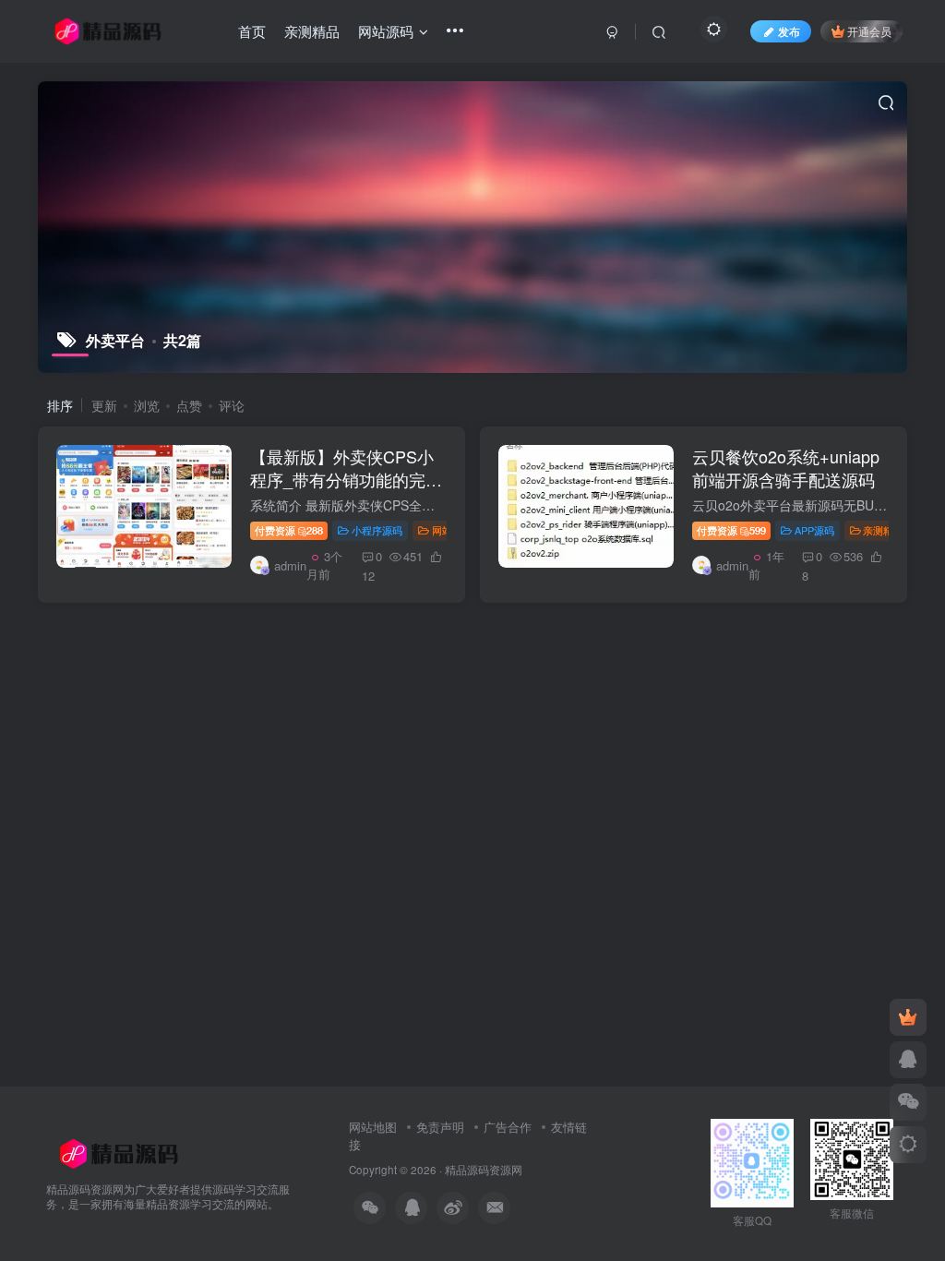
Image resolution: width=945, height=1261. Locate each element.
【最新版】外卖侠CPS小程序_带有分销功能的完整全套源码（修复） (346, 479)
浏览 (147, 405)
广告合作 (508, 1126)
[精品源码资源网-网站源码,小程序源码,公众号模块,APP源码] (119, 1151)
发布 (789, 31)
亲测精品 (883, 529)
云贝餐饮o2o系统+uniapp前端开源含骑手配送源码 (785, 467)
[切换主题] (908, 1144)
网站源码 (452, 529)
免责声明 (440, 1126)
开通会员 (869, 31)
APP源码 (814, 529)
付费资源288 (289, 529)
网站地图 (375, 1126)
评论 (232, 405)
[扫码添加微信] (908, 1102)
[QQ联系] (908, 1059)
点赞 (189, 405)
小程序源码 (377, 529)
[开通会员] (908, 1017)
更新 (104, 405)
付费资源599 (731, 529)
